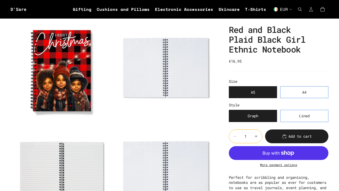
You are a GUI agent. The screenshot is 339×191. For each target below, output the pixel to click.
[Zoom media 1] (62, 70)
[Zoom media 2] (165, 70)
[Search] (300, 9)
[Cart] (322, 9)
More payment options (278, 165)
